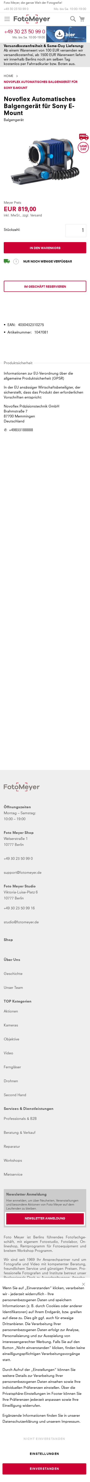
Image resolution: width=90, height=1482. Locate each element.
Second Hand (15, 1095)
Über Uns (12, 960)
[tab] (45, 308)
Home (8, 76)
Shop (8, 940)
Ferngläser (12, 1067)
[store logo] (32, 19)
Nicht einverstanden (44, 1439)
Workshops (13, 1160)
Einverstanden (44, 1469)
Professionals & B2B (20, 1119)
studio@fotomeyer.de (21, 922)
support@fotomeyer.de (23, 873)
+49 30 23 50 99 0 (16, 9)
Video (8, 1053)
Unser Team (13, 988)
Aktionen (11, 1011)
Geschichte (13, 974)
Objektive (11, 1039)
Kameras (11, 1025)
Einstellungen (44, 1454)
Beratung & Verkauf (20, 1133)
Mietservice (13, 1174)
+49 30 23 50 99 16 (19, 908)
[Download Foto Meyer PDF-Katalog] (66, 34)
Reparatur (12, 1146)
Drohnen (11, 1081)
